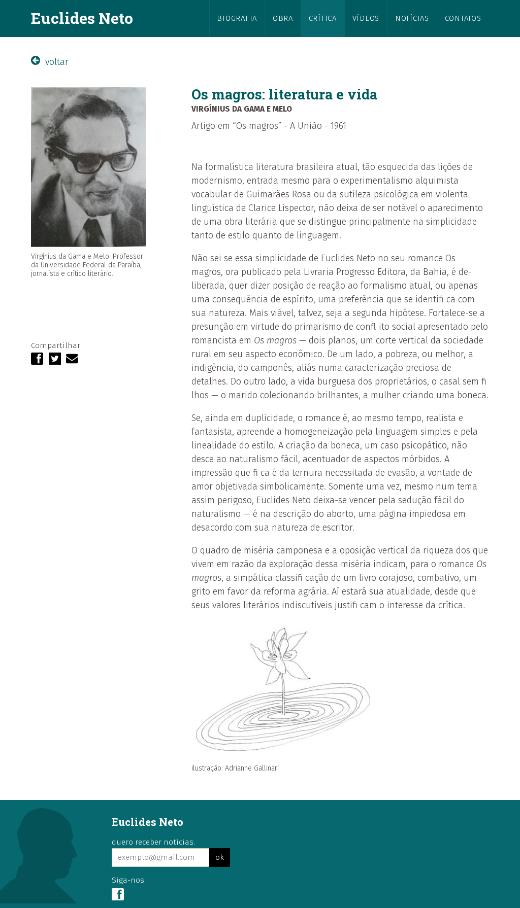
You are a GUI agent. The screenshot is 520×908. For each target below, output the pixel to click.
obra (283, 18)
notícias (412, 18)
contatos (463, 18)
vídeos (365, 18)
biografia (237, 18)
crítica (323, 18)
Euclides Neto (82, 18)
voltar (56, 61)
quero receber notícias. (153, 842)
